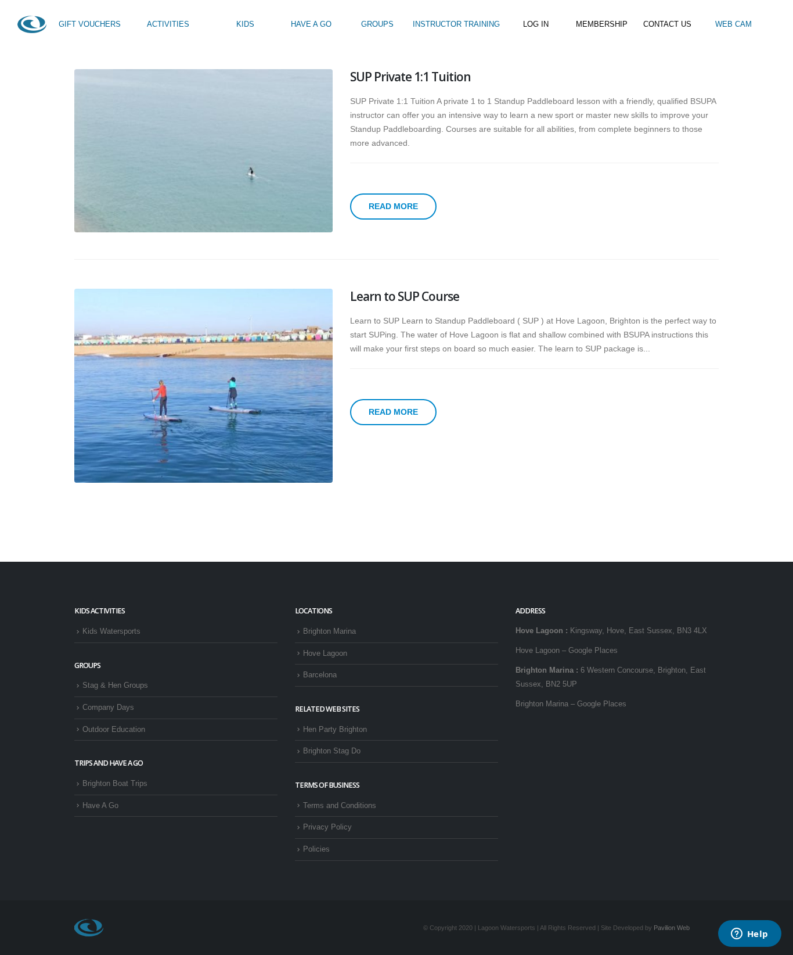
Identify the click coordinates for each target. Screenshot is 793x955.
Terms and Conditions (339, 806)
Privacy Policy (327, 827)
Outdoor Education (113, 730)
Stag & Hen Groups (115, 685)
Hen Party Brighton (335, 730)
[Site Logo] (31, 24)
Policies (316, 849)
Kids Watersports (111, 631)
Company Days (108, 707)
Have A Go (100, 806)
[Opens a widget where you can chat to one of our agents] (749, 934)
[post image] (203, 150)
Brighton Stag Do (332, 751)
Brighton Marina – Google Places (571, 704)
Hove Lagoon (325, 653)
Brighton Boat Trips (114, 784)
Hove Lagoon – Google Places (567, 651)
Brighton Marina (329, 631)
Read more (393, 206)
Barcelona (320, 675)
